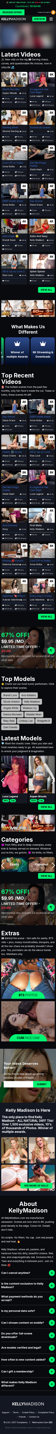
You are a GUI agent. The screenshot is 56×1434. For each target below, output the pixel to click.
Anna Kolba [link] (8, 166)
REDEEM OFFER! (12, 12)
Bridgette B (43, 720)
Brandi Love (10, 695)
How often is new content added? (23, 1359)
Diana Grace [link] (36, 204)
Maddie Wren (33, 714)
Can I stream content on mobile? (22, 1322)
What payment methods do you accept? (22, 1298)
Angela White (10, 708)
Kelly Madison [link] (37, 240)
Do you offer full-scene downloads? (16, 1335)
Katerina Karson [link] (10, 564)
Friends (22, 1417)
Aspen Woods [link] (9, 93)
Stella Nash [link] (36, 169)
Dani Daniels (10, 727)
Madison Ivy (30, 708)
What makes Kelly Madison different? (19, 1384)
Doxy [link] (5, 529)
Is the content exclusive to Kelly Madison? (22, 1285)
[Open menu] (51, 19)
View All (46, 289)
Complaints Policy (46, 1412)
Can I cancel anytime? (15, 1272)
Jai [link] (31, 131)
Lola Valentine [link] (37, 599)
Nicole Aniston (11, 701)
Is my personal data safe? (18, 1310)
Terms (16, 1412)
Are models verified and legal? (21, 1347)
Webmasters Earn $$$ (42, 1422)
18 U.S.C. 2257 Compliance (16, 1422)
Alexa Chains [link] (9, 455)
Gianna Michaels (12, 714)
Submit (42, 1084)
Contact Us (34, 1417)
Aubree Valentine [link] (11, 599)
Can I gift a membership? (17, 1371)
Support (5, 1412)
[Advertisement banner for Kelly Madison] (28, 308)
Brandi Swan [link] (9, 240)
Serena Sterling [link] (10, 131)
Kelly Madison (32, 701)
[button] (53, 781)
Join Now (39, 19)
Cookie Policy (28, 1412)
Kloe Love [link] (7, 275)
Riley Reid (8, 720)
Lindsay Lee (26, 720)
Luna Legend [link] (36, 96)
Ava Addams (28, 695)
